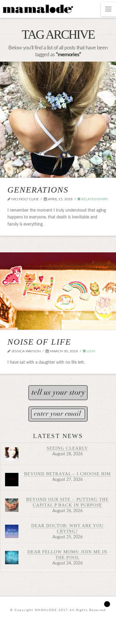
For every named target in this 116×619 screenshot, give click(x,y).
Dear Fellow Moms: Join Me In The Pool (67, 554)
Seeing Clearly (67, 448)
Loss (90, 351)
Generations (37, 189)
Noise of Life (39, 341)
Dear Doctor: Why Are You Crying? (67, 528)
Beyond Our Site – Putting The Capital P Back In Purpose (67, 502)
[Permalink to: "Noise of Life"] (58, 291)
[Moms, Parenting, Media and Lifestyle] (37, 8)
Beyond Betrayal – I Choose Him (67, 473)
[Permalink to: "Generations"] (58, 120)
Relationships (94, 199)
